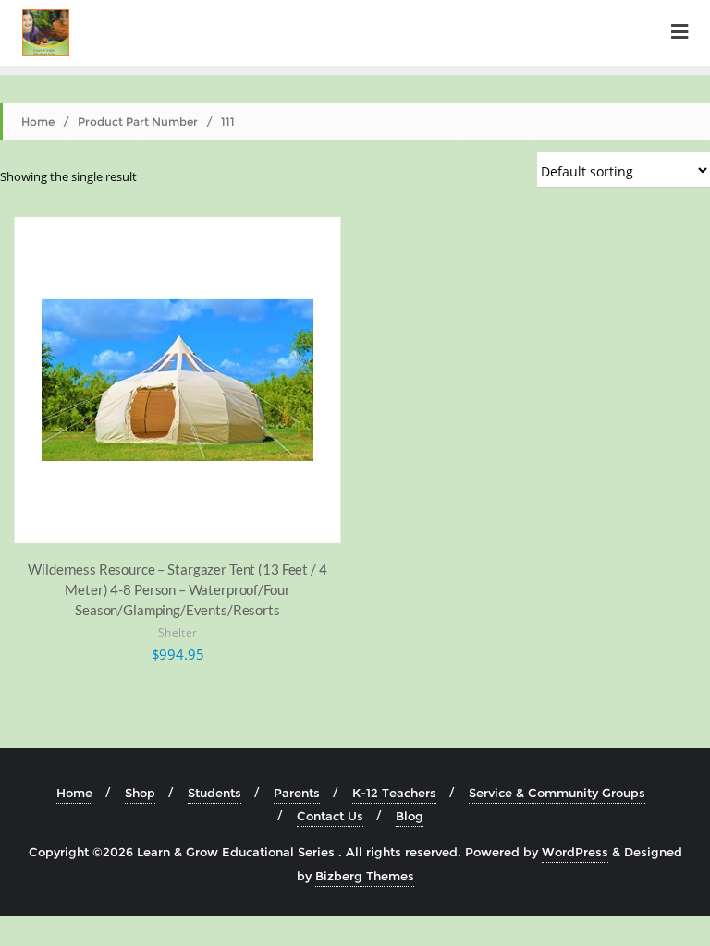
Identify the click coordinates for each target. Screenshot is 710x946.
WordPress (575, 851)
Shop (140, 792)
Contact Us (330, 815)
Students (214, 792)
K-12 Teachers (394, 792)
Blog (409, 815)
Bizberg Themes (364, 875)
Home (38, 121)
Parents (297, 792)
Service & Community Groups (557, 792)
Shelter (177, 632)
